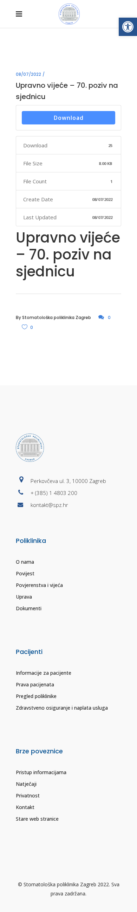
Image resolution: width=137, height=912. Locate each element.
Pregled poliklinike (36, 696)
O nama (25, 561)
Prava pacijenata (35, 684)
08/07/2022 (28, 74)
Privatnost (28, 795)
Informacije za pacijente (43, 672)
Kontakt (25, 807)
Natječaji (26, 784)
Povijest (25, 573)
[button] (128, 27)
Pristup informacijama (41, 772)
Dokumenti (28, 608)
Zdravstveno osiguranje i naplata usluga (62, 707)
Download (69, 118)
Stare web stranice (37, 818)
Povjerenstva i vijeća (39, 585)
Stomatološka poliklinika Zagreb (56, 317)
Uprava (24, 596)
